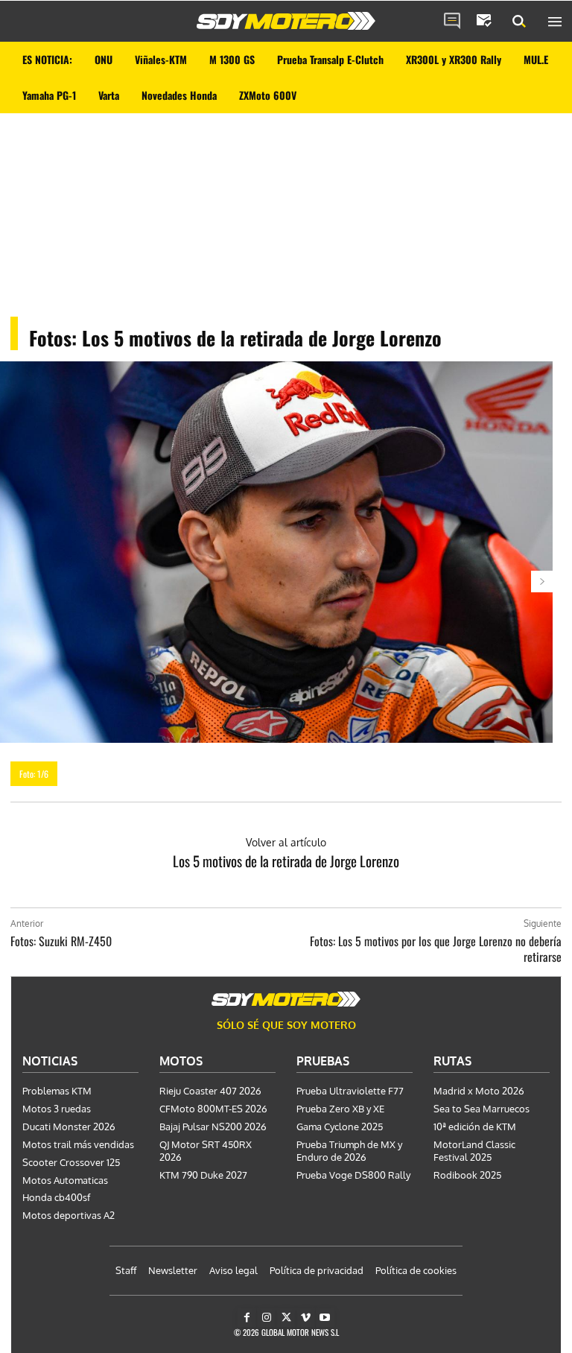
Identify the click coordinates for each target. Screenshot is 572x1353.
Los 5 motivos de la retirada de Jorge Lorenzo (286, 860)
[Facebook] (247, 1317)
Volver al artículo (286, 842)
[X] (285, 1317)
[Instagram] (266, 1317)
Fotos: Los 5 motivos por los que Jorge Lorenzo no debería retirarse (436, 949)
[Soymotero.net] (286, 21)
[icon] (452, 21)
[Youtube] (325, 1317)
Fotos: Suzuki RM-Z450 (61, 941)
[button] (519, 21)
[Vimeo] (305, 1317)
